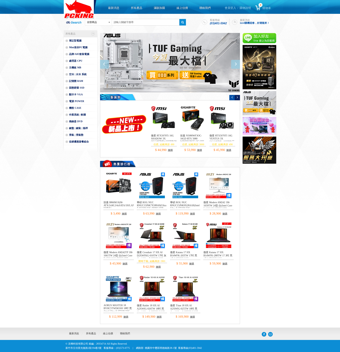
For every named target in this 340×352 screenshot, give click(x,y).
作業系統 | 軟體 (77, 114)
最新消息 (113, 7)
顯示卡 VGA (76, 94)
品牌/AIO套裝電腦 (79, 54)
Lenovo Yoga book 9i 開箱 (254, 24)
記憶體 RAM (76, 81)
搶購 (169, 147)
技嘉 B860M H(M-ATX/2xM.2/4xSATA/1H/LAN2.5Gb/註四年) (122, 205)
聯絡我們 (205, 7)
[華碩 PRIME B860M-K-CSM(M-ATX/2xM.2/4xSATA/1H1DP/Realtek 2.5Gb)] (164, 118)
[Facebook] (264, 334)
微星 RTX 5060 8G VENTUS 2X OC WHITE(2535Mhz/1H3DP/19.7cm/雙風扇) (198, 140)
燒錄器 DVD (76, 121)
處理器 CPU (75, 61)
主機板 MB (75, 67)
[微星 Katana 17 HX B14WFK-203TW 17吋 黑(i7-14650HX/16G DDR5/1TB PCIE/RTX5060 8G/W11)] (185, 224)
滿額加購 (159, 7)
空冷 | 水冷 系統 (78, 74)
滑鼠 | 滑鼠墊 (76, 135)
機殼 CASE (75, 108)
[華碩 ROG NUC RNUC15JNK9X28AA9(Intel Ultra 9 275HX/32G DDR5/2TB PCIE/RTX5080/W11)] (185, 174)
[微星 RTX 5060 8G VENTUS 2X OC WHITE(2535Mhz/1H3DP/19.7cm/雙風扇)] (193, 118)
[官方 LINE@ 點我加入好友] (259, 38)
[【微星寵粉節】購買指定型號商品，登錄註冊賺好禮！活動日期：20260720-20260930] (259, 126)
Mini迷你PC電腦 (78, 47)
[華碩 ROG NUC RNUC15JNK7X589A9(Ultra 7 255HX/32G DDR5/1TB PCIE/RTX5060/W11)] (152, 174)
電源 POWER (76, 101)
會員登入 (230, 7)
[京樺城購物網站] (79, 9)
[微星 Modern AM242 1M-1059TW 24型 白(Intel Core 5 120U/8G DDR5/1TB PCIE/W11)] (218, 174)
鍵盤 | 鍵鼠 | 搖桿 (78, 128)
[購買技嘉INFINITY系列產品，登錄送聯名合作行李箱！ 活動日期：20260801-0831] (170, 62)
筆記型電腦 (75, 40)
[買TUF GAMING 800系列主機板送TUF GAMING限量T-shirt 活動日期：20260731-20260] (259, 103)
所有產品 (136, 7)
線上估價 (182, 7)
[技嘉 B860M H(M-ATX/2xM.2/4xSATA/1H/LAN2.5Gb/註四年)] (119, 174)
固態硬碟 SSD (76, 87)
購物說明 (245, 7)
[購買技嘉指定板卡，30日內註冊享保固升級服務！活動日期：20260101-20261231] (259, 150)
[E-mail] (270, 334)
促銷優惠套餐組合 (79, 141)
